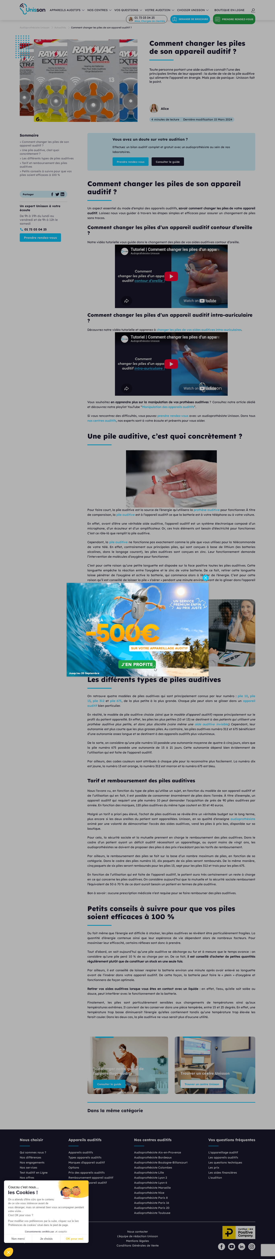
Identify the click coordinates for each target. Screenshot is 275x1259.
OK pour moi (74, 1238)
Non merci (18, 1238)
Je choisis (46, 1238)
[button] (8, 1252)
